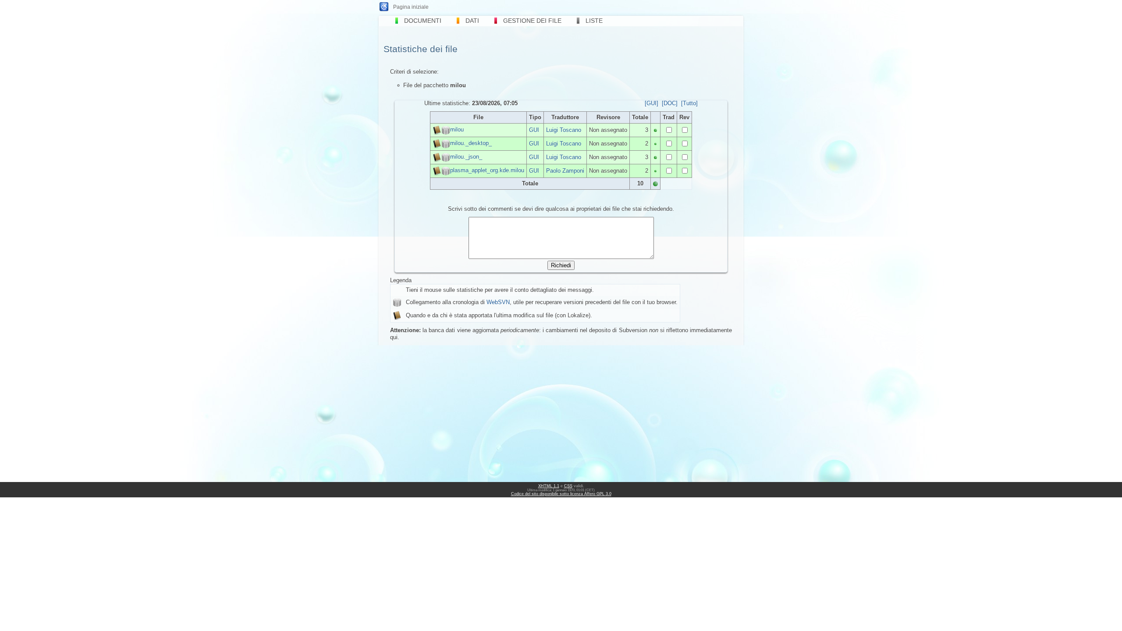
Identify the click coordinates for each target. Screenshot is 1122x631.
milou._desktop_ (471, 143)
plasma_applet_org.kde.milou (487, 170)
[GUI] (651, 103)
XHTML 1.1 (548, 486)
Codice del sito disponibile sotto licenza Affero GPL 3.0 (561, 494)
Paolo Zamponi (565, 170)
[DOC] (670, 103)
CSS (568, 486)
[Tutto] (689, 103)
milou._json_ (466, 156)
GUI (534, 130)
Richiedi (561, 265)
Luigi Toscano (563, 130)
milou (457, 129)
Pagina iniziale (411, 7)
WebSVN (498, 302)
